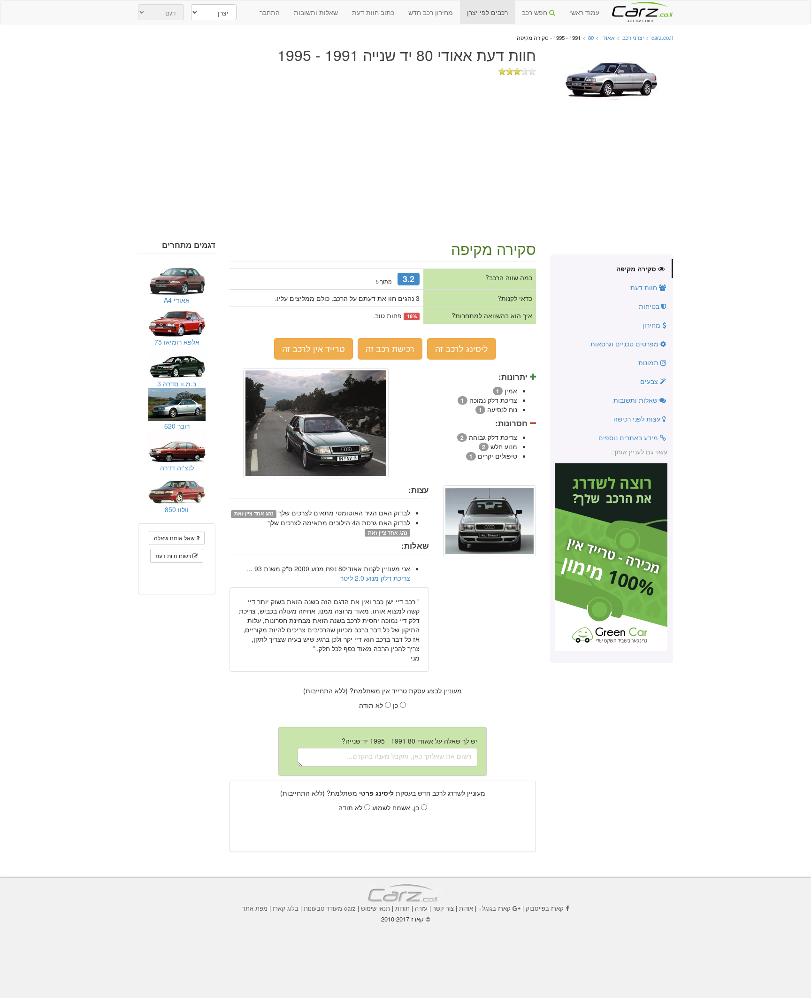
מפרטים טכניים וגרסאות (625, 343)
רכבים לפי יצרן (487, 12)
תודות (402, 908)
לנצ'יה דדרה (177, 467)
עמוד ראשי (584, 12)
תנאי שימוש (375, 908)
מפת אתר (255, 908)
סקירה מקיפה (637, 268)
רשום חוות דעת (173, 556)
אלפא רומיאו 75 (176, 341)
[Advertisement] (405, 170)
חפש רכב (535, 12)
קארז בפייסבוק (545, 908)
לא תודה (372, 705)
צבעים (650, 381)
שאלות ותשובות (316, 12)
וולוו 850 (177, 509)
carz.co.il (662, 37)
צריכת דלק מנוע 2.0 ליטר (375, 578)
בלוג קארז (285, 908)
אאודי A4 (177, 300)
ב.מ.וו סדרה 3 (176, 383)
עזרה (421, 908)
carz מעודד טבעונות (330, 908)
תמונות (649, 362)
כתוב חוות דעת (373, 12)
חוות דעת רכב (639, 8)
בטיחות (650, 306)
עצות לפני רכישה (637, 418)
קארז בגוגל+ (494, 908)
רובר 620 (177, 425)
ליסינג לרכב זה (461, 348)
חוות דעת (644, 287)
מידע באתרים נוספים (629, 437)
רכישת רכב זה (390, 348)
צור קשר (443, 908)
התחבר (270, 12)
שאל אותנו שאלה (175, 538)
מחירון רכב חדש (430, 12)
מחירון (652, 325)
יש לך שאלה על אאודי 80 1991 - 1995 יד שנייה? (409, 740)
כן (396, 705)
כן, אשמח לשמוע (396, 807)
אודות (466, 908)
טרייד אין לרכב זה (313, 348)
